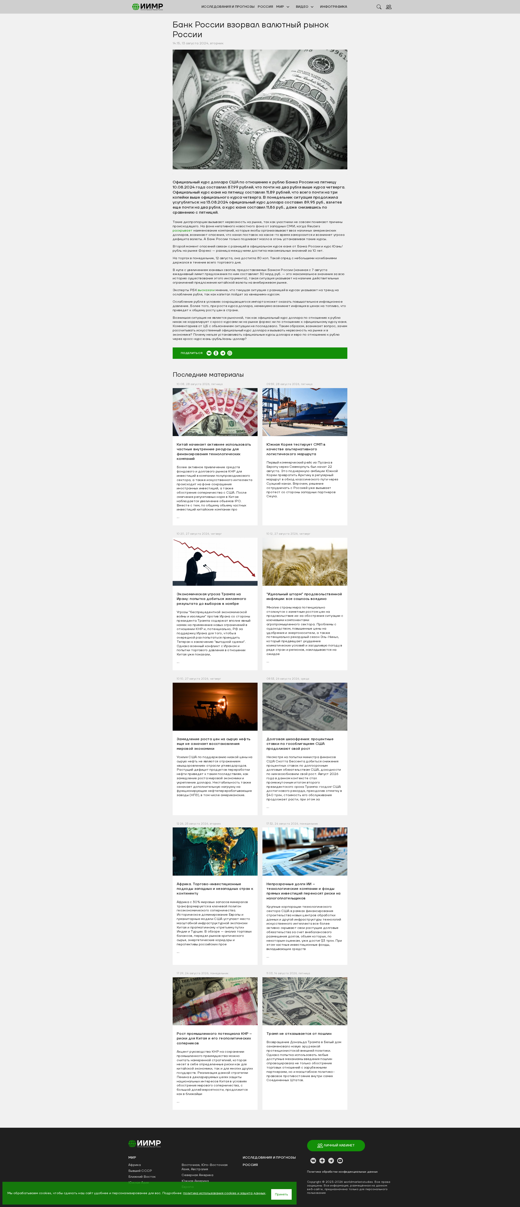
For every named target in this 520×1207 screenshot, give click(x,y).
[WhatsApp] (229, 353)
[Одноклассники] (215, 353)
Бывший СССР (140, 1171)
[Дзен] (322, 1160)
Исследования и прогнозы (269, 1158)
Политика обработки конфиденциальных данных (342, 1172)
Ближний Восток (142, 1177)
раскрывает (182, 231)
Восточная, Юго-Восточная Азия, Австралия (205, 1167)
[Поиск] (379, 7)
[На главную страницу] (144, 1143)
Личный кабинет (339, 1145)
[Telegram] (222, 353)
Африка (134, 1165)
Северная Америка (197, 1175)
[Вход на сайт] (389, 7)
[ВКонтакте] (209, 353)
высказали (206, 290)
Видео (302, 7)
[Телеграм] (331, 1160)
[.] (260, 109)
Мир (280, 7)
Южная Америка (195, 1181)
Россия (250, 1165)
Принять (281, 1194)
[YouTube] (340, 1160)
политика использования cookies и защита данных (224, 1193)
